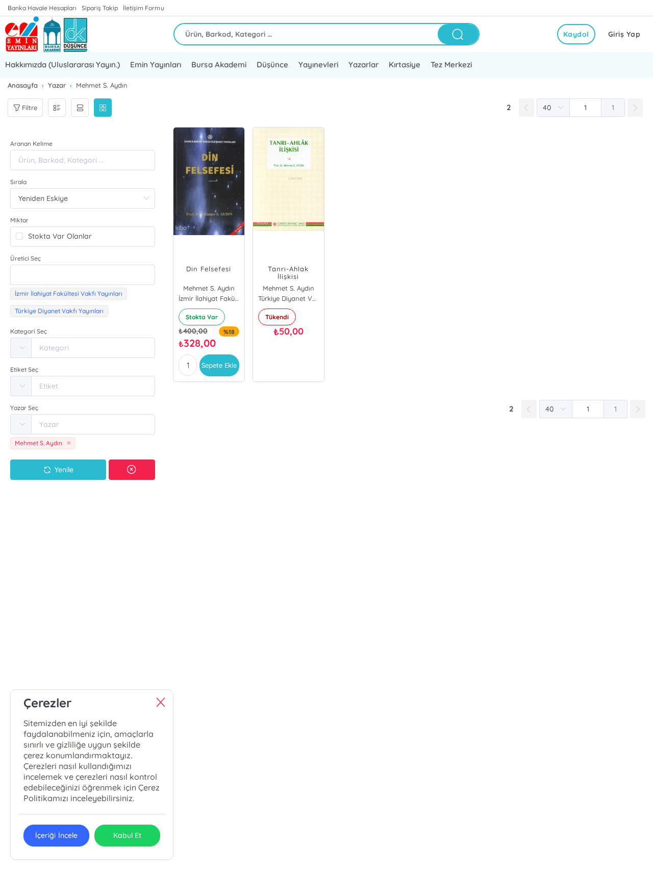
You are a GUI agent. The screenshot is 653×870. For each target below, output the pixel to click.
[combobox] (82, 275)
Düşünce (272, 64)
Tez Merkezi (451, 64)
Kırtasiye (404, 64)
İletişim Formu (143, 8)
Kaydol (576, 34)
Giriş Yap (624, 34)
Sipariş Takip (100, 8)
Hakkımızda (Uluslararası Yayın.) (62, 64)
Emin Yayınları (155, 64)
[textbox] (82, 275)
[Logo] (46, 34)
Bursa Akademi (218, 64)
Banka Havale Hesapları (42, 8)
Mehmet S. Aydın (209, 288)
